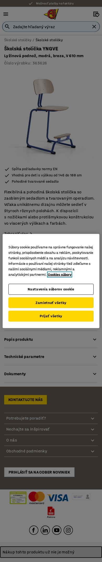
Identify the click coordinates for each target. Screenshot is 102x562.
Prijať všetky (51, 316)
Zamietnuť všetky (51, 302)
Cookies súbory (59, 274)
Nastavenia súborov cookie (51, 289)
